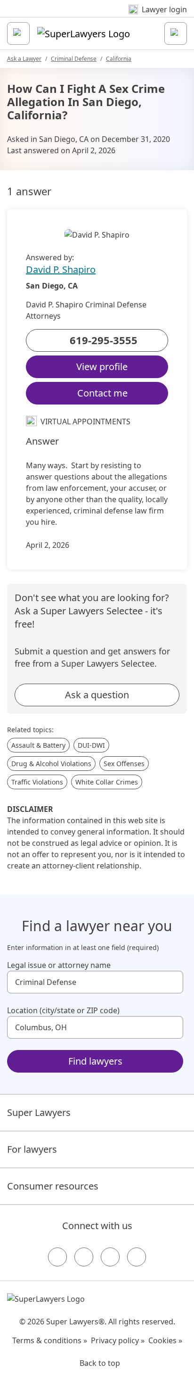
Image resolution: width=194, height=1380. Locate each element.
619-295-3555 (103, 340)
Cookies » (165, 1340)
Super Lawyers (39, 1112)
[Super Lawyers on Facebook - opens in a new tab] (57, 1257)
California (118, 59)
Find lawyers (95, 1061)
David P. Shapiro (61, 269)
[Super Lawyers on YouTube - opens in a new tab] (110, 1257)
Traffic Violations (37, 781)
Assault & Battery (38, 745)
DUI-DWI (91, 745)
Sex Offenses (124, 763)
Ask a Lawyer (24, 59)
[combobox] (95, 982)
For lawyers (32, 1149)
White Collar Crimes (106, 781)
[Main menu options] (18, 33)
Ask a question (97, 694)
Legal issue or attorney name (59, 965)
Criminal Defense (74, 59)
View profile (102, 366)
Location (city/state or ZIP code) (63, 1010)
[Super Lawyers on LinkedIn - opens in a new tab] (136, 1257)
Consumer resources (52, 1186)
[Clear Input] (172, 982)
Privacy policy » (118, 1340)
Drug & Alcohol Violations (51, 763)
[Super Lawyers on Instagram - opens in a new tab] (83, 1257)
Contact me (102, 393)
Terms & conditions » (49, 1340)
